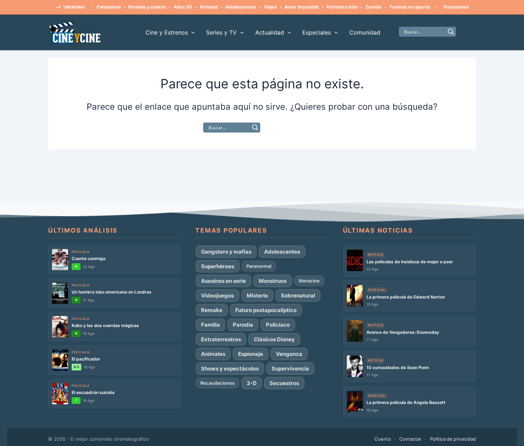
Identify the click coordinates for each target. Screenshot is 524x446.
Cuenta (382, 439)
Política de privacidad (453, 439)
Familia (210, 324)
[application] (191, 32)
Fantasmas (103, 7)
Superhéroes (217, 266)
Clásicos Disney (274, 339)
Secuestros (284, 383)
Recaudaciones (217, 383)
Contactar (410, 439)
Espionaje (250, 354)
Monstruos (273, 281)
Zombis (368, 7)
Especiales (316, 32)
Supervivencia (290, 368)
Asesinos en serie (223, 281)
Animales (213, 354)
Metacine (309, 281)
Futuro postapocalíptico (266, 310)
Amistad (203, 7)
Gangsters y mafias (226, 251)
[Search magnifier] (451, 32)
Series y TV (221, 32)
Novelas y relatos (141, 7)
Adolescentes (235, 7)
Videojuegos (217, 295)
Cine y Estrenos (166, 32)
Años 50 (177, 7)
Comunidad (364, 32)
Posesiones (450, 7)
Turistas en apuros (404, 7)
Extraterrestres (221, 339)
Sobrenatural (298, 295)
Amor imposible (296, 7)
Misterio (257, 295)
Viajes (264, 7)
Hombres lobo (336, 7)
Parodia (243, 324)
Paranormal (258, 266)
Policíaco (278, 324)
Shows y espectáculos (230, 368)
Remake (211, 310)
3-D (252, 383)
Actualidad (269, 32)
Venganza (289, 354)
